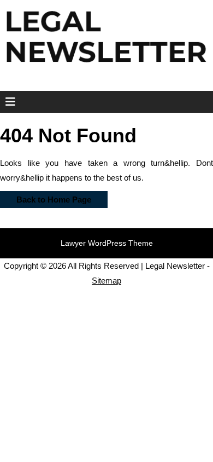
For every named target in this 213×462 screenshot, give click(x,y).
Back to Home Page (45, 197)
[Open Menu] (7, 102)
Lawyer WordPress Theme (107, 243)
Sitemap (106, 280)
